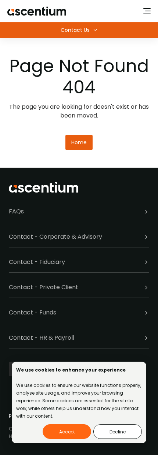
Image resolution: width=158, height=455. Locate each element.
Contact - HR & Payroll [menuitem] (41, 337)
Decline (117, 432)
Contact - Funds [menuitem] (32, 312)
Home (79, 142)
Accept (67, 432)
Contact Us (75, 30)
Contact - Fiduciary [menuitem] (37, 262)
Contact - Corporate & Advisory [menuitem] (55, 236)
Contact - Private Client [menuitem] (43, 287)
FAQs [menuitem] (16, 211)
